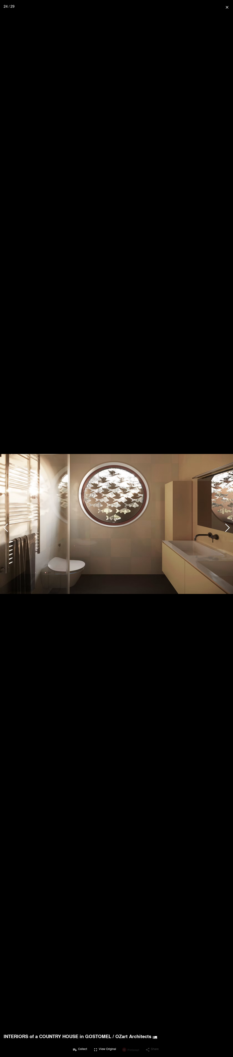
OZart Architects (133, 1036)
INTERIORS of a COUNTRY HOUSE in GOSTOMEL (57, 1036)
